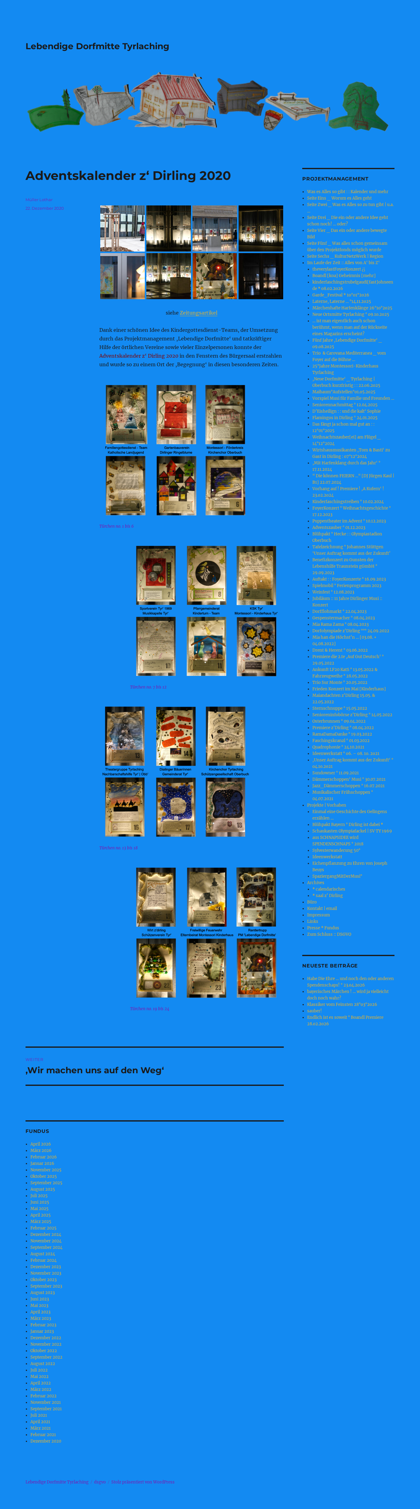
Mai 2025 (39, 1208)
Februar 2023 (43, 1325)
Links (312, 921)
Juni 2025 (39, 1202)
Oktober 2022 (43, 1350)
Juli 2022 (39, 1370)
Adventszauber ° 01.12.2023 (338, 527)
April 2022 (40, 1383)
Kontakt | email (322, 908)
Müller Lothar (39, 199)
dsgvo (100, 1482)
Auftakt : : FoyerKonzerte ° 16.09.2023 (349, 579)
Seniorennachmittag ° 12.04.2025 (345, 404)
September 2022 (46, 1357)
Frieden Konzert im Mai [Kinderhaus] (349, 689)
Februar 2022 (43, 1396)
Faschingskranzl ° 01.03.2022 (341, 740)
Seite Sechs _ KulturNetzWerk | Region (345, 256)
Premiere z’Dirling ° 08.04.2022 (343, 727)
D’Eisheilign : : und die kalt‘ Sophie (346, 411)
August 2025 (42, 1189)
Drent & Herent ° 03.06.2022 (340, 650)
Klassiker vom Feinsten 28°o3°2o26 (342, 1004)
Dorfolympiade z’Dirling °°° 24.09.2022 (350, 630)
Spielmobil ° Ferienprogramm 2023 (346, 585)
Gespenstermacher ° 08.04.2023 (343, 618)
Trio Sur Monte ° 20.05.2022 (339, 682)
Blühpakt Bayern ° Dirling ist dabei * (347, 824)
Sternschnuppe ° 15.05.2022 (339, 708)
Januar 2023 (42, 1331)
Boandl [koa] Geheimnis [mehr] (344, 275)
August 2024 (42, 1254)
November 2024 (45, 1241)
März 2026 (41, 1150)
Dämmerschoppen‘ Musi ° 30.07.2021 (349, 779)
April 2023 (40, 1312)
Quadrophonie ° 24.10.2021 (338, 747)
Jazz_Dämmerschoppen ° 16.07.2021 (348, 785)
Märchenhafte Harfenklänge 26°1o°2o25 (352, 308)
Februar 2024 (43, 1260)
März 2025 (40, 1221)
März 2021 (40, 1428)
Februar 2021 (43, 1434)
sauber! (314, 1011)
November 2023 (45, 1273)
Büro (312, 902)
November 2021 (45, 1402)
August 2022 (42, 1363)
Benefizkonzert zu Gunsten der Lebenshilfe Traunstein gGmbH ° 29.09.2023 (344, 566)
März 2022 (40, 1389)
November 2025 (45, 1170)
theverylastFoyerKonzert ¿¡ (338, 269)
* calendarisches (328, 889)
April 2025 (40, 1215)
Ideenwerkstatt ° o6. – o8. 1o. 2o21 (345, 753)
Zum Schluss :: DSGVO (329, 934)
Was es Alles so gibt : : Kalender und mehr (347, 191)
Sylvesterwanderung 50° (336, 850)
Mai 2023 (39, 1305)
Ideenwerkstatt (327, 857)
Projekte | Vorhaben (326, 805)
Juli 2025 (39, 1195)
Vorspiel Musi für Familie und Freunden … (353, 398)
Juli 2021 (38, 1415)
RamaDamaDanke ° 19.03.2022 (342, 734)
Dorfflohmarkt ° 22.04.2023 (339, 611)
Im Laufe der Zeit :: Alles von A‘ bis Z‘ (343, 262)
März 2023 (40, 1318)
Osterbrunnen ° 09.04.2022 (339, 721)
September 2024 (46, 1247)
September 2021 (46, 1409)
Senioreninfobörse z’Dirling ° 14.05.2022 (352, 714)
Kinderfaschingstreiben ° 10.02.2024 (348, 501)
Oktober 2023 (43, 1279)
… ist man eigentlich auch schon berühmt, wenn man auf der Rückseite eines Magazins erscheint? (349, 327)
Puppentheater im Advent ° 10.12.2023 (349, 521)
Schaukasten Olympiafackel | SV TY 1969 (352, 831)
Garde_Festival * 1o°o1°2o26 (340, 295)
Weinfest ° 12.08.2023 (333, 592)
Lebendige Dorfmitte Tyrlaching (97, 46)
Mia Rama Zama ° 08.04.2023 (340, 624)
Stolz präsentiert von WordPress (143, 1482)
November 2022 (45, 1344)
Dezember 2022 (45, 1337)
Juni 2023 (39, 1299)
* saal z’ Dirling (327, 895)
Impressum (318, 915)
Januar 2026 (42, 1163)
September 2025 (46, 1182)
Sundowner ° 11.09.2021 (335, 773)
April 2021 (40, 1421)
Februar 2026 (43, 1157)
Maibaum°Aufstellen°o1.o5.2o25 (343, 392)
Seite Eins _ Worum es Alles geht (339, 198)
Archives (315, 882)
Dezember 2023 (45, 1266)
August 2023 (42, 1292)
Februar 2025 (43, 1228)
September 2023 (46, 1286)
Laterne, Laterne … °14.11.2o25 (341, 301)
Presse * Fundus (323, 928)
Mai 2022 (39, 1376)
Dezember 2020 (45, 1441)
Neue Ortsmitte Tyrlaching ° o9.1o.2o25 (350, 314)
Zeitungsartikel (198, 313)
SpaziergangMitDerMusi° (337, 876)
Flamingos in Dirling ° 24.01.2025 (345, 417)
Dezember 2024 (45, 1234)
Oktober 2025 (43, 1176)
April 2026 (40, 1144)
